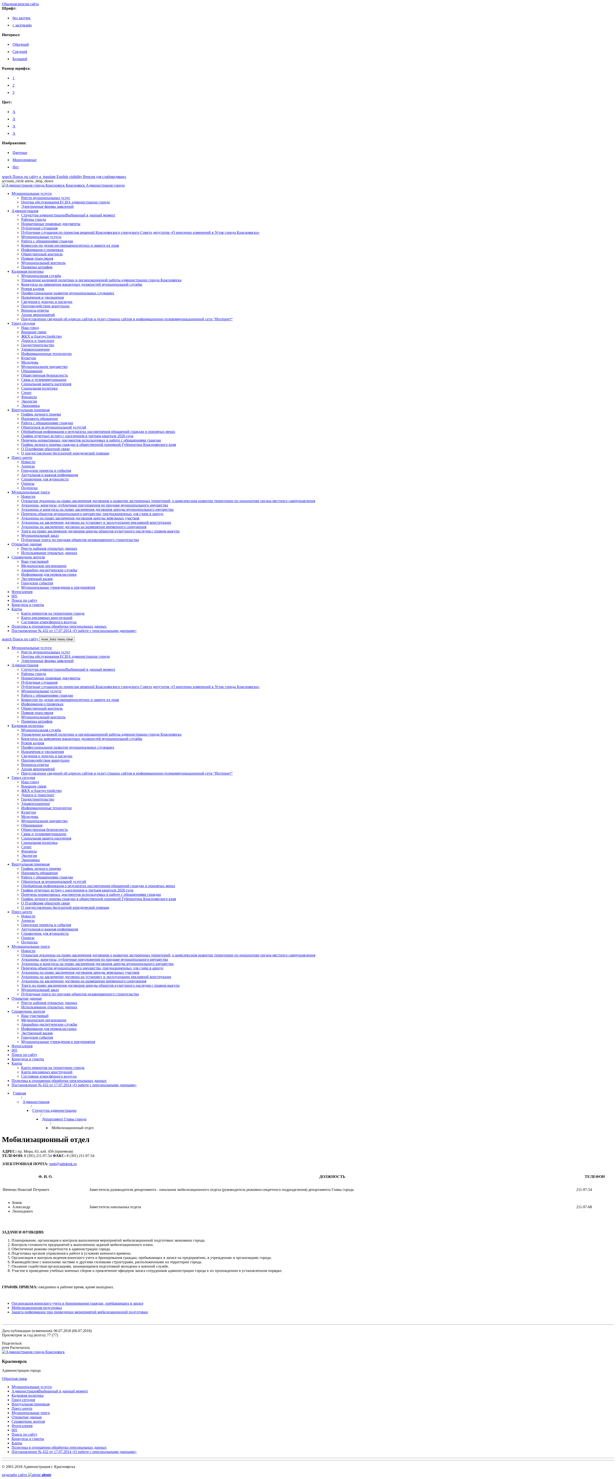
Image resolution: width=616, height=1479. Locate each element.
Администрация (36, 1102)
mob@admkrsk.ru (63, 1164)
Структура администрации (54, 1110)
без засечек (22, 18)
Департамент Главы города (64, 1119)
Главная (19, 1093)
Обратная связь (14, 1379)
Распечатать (16, 1348)
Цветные (20, 153)
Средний (20, 52)
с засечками (22, 25)
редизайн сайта (26, 1475)
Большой (20, 59)
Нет (16, 167)
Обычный (21, 44)
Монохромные (25, 160)
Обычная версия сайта (20, 4)
